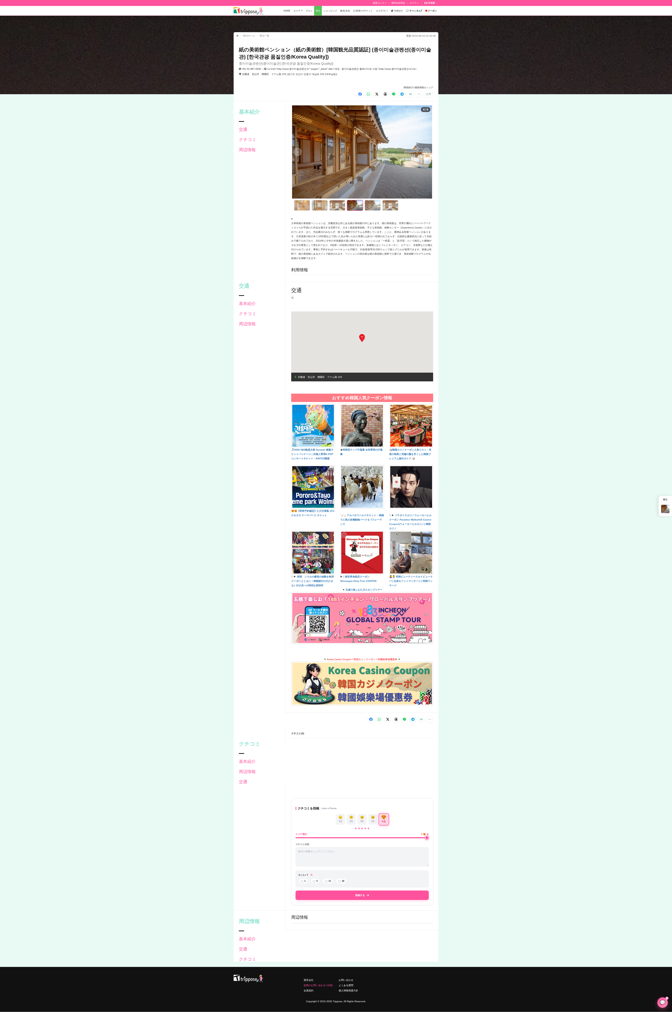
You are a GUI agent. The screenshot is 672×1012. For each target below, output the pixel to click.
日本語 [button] (431, 3)
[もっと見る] (418, 94)
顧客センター (380, 3)
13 (329, 881)
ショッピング (330, 10)
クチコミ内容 (302, 844)
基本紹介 (247, 303)
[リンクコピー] (410, 94)
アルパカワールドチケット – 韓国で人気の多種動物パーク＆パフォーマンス (362, 519)
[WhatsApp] (368, 94)
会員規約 (308, 990)
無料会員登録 (398, 3)
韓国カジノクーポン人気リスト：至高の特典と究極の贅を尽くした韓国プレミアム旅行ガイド (410, 454)
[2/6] (320, 205)
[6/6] (390, 205)
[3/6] (337, 205)
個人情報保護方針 (348, 990)
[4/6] (355, 205)
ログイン (414, 3)
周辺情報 (247, 149)
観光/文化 (345, 10)
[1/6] (302, 205)
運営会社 (308, 980)
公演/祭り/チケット (363, 10)
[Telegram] (401, 94)
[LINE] (393, 94)
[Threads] (385, 94)
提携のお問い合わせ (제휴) (318, 985)
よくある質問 (346, 985)
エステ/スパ (382, 10)
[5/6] (373, 205)
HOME (287, 10)
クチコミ (247, 139)
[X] (376, 94)
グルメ (309, 10)
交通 (243, 129)
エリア (296, 10)
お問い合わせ (346, 980)
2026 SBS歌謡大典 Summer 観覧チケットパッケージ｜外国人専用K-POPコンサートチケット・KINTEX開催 (312, 454)
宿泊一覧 (264, 35)
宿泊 (318, 10)
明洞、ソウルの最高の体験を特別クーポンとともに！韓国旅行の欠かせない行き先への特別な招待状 (312, 581)
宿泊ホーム (249, 35)
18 (343, 881)
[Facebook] (359, 94)
